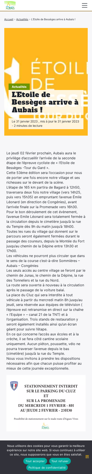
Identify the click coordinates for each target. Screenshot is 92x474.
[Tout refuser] (87, 456)
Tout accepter (35, 461)
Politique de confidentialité (47, 467)
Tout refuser (60, 461)
